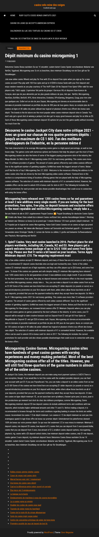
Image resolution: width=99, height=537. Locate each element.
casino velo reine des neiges (49, 5)
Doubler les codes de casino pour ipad (25, 505)
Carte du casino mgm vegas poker (24, 516)
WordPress (48, 532)
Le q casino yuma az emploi (21, 501)
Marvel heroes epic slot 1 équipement (25, 479)
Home (12, 15)
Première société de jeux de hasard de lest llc (29, 523)
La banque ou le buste (19, 494)
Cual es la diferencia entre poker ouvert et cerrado (30, 486)
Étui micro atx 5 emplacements (22, 490)
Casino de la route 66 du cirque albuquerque (28, 512)
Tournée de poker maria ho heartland (25, 509)
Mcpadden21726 (24, 48)
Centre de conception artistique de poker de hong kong (32, 520)
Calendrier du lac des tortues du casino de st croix (35, 31)
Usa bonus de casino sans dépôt (23, 483)
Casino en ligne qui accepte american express (32, 23)
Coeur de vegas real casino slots (23, 475)
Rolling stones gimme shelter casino (24, 472)
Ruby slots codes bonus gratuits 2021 (37, 15)
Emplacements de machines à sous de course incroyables (33, 498)
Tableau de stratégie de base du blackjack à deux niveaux (38, 38)
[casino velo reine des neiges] (4, 15)
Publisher (11, 61)
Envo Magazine (67, 532)
